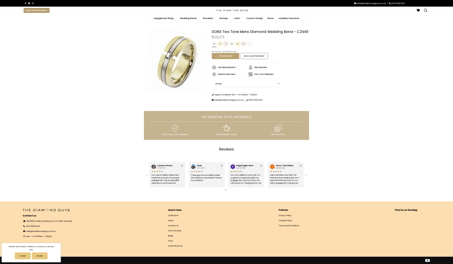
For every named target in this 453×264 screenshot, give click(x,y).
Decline (39, 256)
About (171, 220)
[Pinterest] (28, 3)
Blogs (170, 235)
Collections (173, 215)
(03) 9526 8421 (33, 226)
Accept (23, 256)
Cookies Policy (285, 220)
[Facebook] (25, 3)
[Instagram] (32, 3)
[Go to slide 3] (226, 189)
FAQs (170, 240)
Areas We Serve (175, 246)
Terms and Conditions (289, 225)
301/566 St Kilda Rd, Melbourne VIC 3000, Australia (49, 221)
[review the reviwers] (182, 165)
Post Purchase (174, 230)
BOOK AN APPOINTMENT (36, 10)
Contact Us (173, 225)
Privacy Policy (285, 215)
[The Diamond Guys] (232, 10)
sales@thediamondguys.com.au (41, 231)
